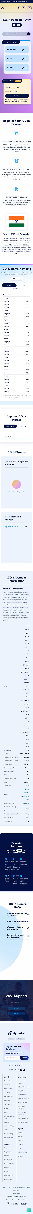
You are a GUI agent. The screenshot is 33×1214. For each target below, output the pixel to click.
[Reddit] (23, 1065)
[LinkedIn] (15, 1065)
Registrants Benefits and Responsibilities (16, 1199)
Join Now (24, 1058)
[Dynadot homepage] (2, 7)
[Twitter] (17, 1065)
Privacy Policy (16, 1190)
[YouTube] (20, 1065)
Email (17, 1008)
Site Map (21, 1144)
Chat (17, 1013)
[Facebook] (9, 1065)
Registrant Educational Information (16, 1196)
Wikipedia (26, 803)
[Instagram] (12, 1065)
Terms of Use (16, 1193)
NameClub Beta (23, 1122)
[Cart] (23, 7)
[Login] (18, 7)
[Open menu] (29, 7)
